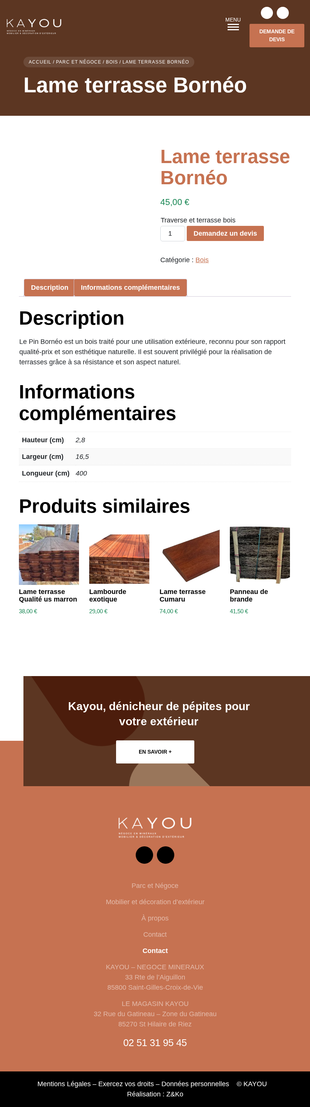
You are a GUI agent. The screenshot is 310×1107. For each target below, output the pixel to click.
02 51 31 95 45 (155, 1042)
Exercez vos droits (126, 1084)
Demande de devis (276, 35)
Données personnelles (195, 1084)
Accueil (40, 62)
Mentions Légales (64, 1084)
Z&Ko (174, 1094)
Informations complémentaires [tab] (130, 287)
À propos (155, 918)
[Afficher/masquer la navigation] (233, 27)
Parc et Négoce (78, 62)
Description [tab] (49, 287)
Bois (112, 62)
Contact (155, 934)
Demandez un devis (225, 233)
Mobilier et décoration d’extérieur (155, 902)
